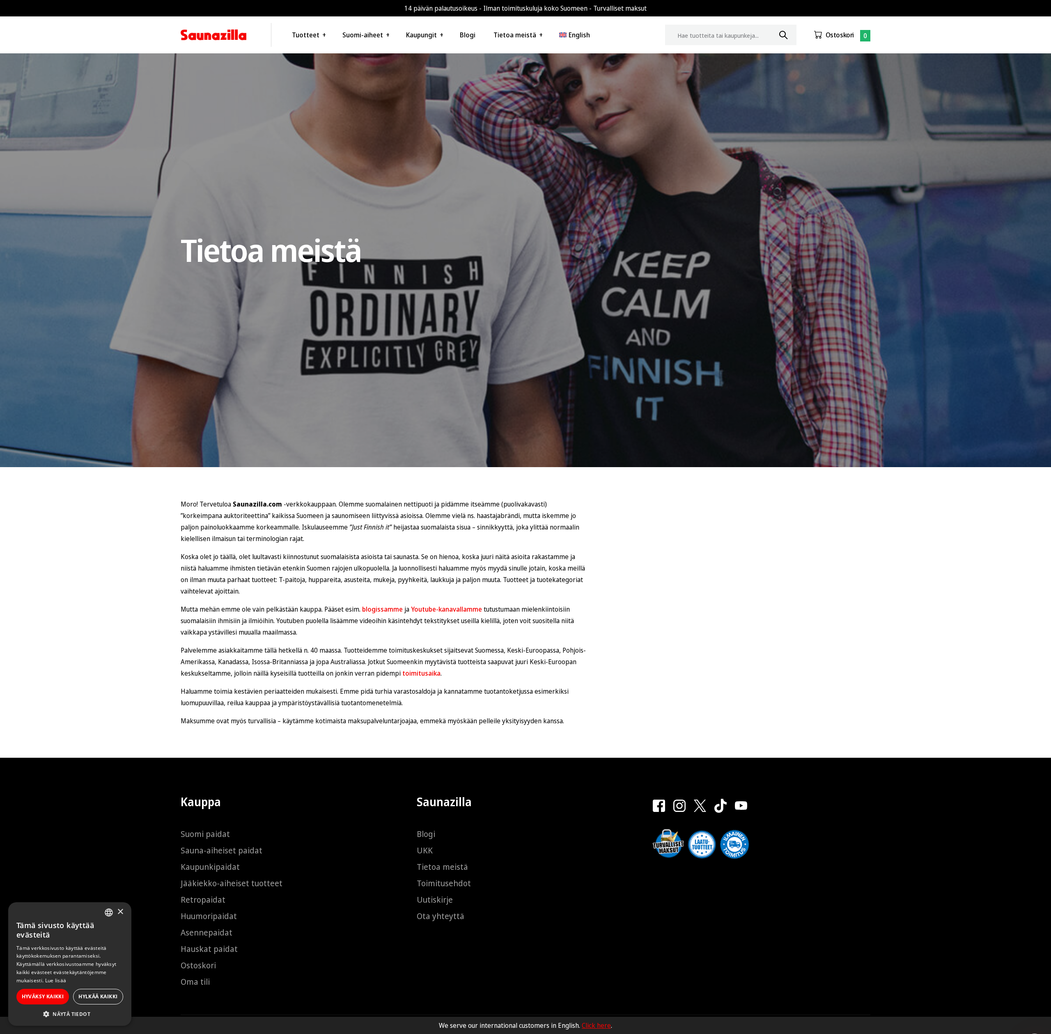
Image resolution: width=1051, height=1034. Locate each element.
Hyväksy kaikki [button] (43, 996)
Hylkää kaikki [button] (97, 996)
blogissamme (382, 609)
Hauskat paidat (209, 948)
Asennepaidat (206, 932)
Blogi (467, 34)
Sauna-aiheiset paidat (221, 850)
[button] (69, 1014)
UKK (425, 850)
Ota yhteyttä (440, 916)
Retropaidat (203, 899)
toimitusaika (421, 673)
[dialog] (69, 964)
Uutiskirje (435, 899)
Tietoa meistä (514, 34)
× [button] (120, 912)
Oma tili (195, 981)
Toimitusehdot (444, 883)
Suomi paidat (205, 833)
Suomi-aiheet (362, 34)
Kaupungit (421, 34)
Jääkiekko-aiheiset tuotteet (231, 883)
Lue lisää (56, 980)
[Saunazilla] (213, 35)
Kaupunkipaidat (210, 866)
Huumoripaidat (209, 916)
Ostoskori (840, 34)
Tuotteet (305, 34)
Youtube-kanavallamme (446, 609)
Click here (596, 1025)
